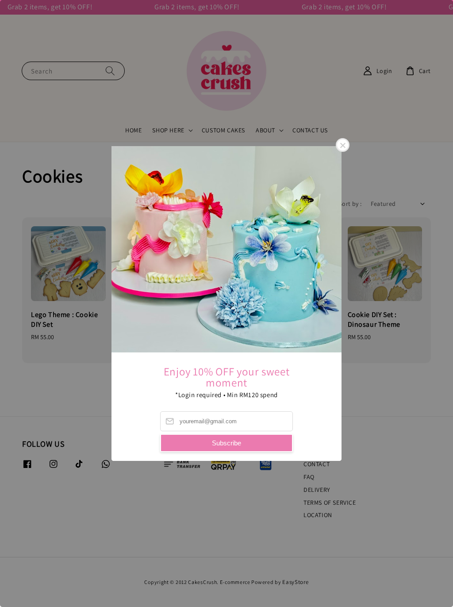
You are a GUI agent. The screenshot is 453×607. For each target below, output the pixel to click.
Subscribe (226, 443)
